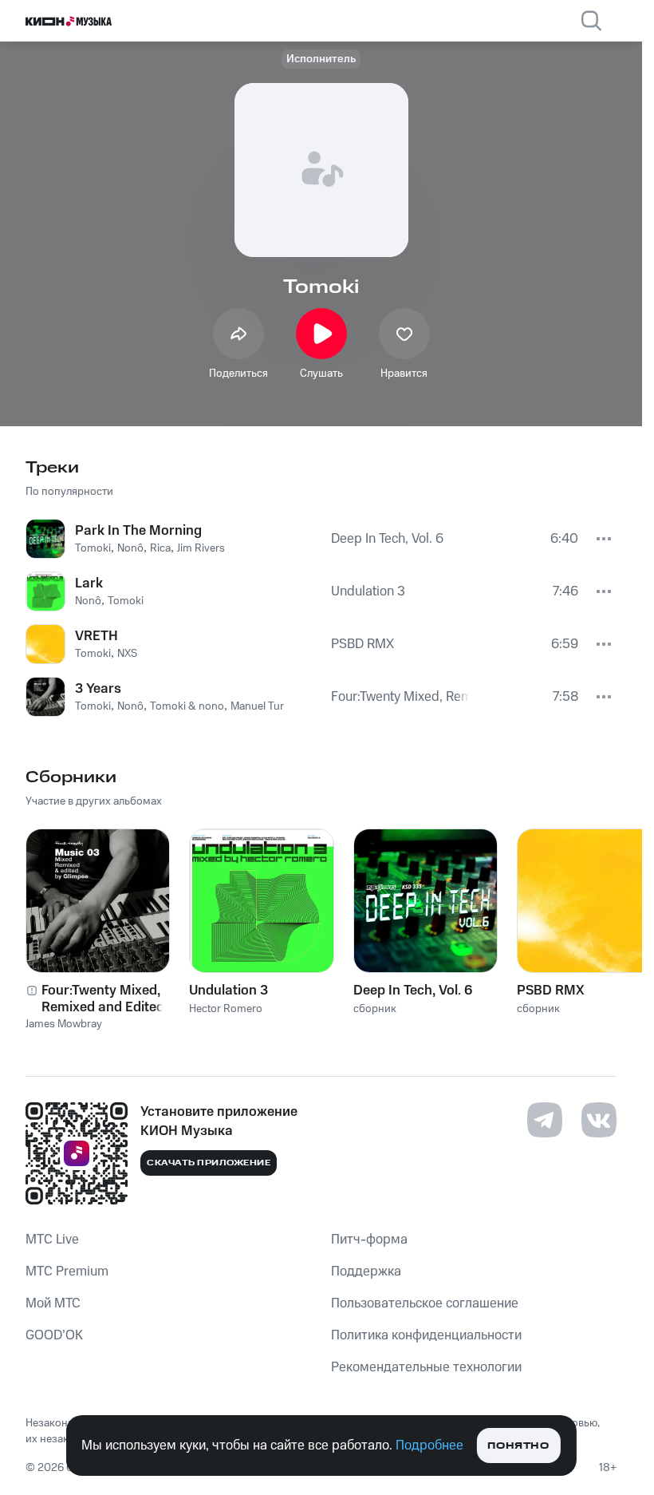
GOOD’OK (54, 1335)
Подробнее (429, 1445)
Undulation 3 (228, 991)
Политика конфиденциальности (426, 1335)
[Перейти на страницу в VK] (599, 1119)
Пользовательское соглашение (424, 1303)
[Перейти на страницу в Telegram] (544, 1119)
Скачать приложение (208, 1163)
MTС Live (52, 1239)
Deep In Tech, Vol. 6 (412, 991)
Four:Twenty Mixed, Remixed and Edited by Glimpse (112, 998)
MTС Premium (67, 1271)
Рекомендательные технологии (426, 1367)
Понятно (518, 1446)
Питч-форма (369, 1239)
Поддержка (366, 1271)
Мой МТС (53, 1303)
